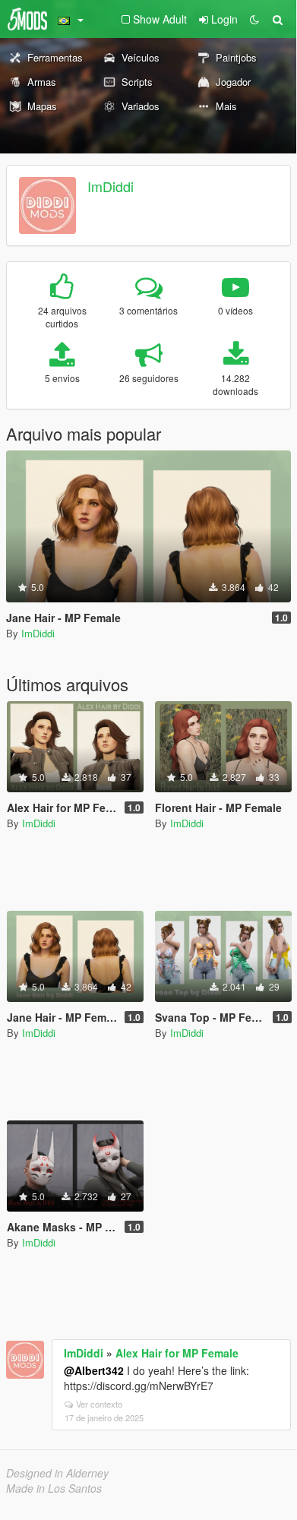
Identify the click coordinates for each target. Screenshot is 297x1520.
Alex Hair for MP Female (177, 1352)
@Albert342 (94, 1370)
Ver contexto (99, 1404)
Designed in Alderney (57, 1472)
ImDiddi (110, 186)
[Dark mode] (254, 19)
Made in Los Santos (54, 1488)
